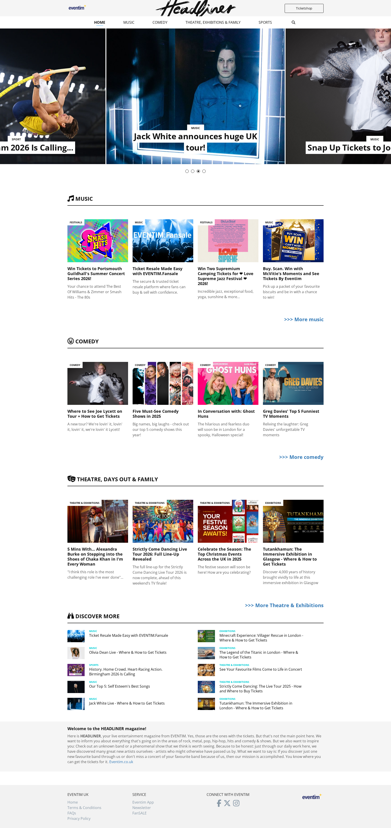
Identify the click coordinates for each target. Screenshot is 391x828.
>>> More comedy (301, 456)
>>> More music (304, 319)
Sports (265, 22)
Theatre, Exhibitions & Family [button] (213, 22)
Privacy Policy (79, 818)
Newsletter (141, 807)
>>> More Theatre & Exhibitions (284, 605)
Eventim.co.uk (121, 761)
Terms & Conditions (84, 807)
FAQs (71, 813)
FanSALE (139, 813)
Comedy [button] (160, 22)
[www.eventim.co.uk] (312, 795)
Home (99, 22)
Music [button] (128, 22)
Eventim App (143, 802)
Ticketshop (304, 8)
